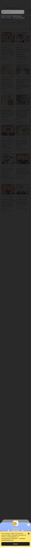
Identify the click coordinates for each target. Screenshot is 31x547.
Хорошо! (15, 544)
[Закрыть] (28, 525)
